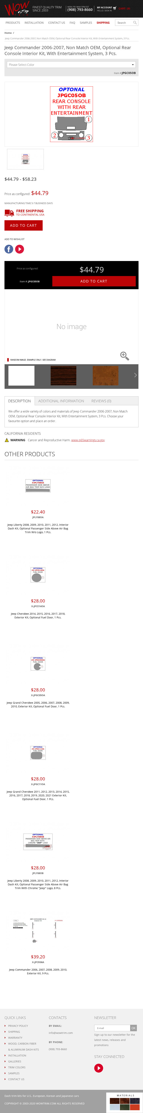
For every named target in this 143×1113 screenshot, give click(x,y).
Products (13, 22)
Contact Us (16, 1079)
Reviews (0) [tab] (101, 400)
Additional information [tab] (61, 400)
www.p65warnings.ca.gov (88, 440)
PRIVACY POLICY (18, 1026)
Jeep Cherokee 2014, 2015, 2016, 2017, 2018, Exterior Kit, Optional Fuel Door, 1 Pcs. (38, 615)
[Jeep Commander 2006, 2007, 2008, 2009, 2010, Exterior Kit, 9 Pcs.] (38, 930)
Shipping (14, 1031)
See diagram (48, 359)
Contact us (56, 22)
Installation (34, 22)
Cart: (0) (124, 8)
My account (104, 8)
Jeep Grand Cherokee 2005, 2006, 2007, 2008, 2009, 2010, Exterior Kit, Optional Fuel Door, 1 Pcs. (38, 704)
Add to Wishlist (14, 239)
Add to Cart (23, 225)
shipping (103, 22)
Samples (86, 22)
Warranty (15, 1037)
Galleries (14, 1061)
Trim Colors (17, 1067)
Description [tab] (19, 400)
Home (8, 32)
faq (72, 22)
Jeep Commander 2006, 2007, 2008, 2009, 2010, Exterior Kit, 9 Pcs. (38, 971)
